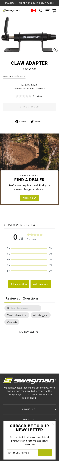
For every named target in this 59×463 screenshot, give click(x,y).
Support (29, 419)
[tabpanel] (29, 335)
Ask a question (19, 284)
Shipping (18, 88)
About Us (29, 409)
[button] (29, 248)
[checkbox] (11, 322)
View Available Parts (14, 76)
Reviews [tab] (13, 298)
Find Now (29, 198)
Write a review (40, 284)
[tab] (31, 299)
